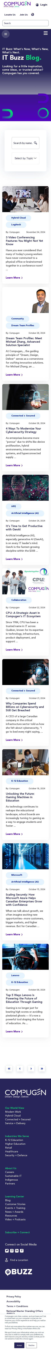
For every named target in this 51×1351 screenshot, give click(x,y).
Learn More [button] (13, 278)
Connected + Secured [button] (23, 416)
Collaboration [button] (18, 600)
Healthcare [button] (11, 1151)
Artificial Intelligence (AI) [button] (25, 513)
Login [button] (43, 5)
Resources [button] (11, 1215)
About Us (10, 1168)
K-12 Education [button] (19, 781)
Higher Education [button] (15, 1143)
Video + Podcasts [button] (15, 1219)
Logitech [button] (16, 225)
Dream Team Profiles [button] (22, 325)
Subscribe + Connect (17, 1232)
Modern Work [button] (13, 1111)
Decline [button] (31, 1345)
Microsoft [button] (16, 875)
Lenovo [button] (15, 975)
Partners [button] (10, 1183)
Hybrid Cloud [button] (18, 218)
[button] (17, 5)
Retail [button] (8, 1147)
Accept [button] (19, 1345)
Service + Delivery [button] (15, 1123)
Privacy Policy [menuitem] (14, 1297)
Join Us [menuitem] (24, 15)
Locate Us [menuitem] (9, 15)
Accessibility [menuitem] (13, 1301)
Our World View (14, 1108)
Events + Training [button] (15, 1207)
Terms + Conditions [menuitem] (17, 1306)
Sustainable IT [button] (13, 1175)
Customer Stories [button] (15, 1204)
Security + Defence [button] (16, 1155)
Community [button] (17, 319)
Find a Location (19, 1259)
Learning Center (14, 1196)
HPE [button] (13, 506)
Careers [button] (9, 1172)
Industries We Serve (17, 1136)
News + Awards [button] (14, 1211)
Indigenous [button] (11, 1179)
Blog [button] (7, 1200)
